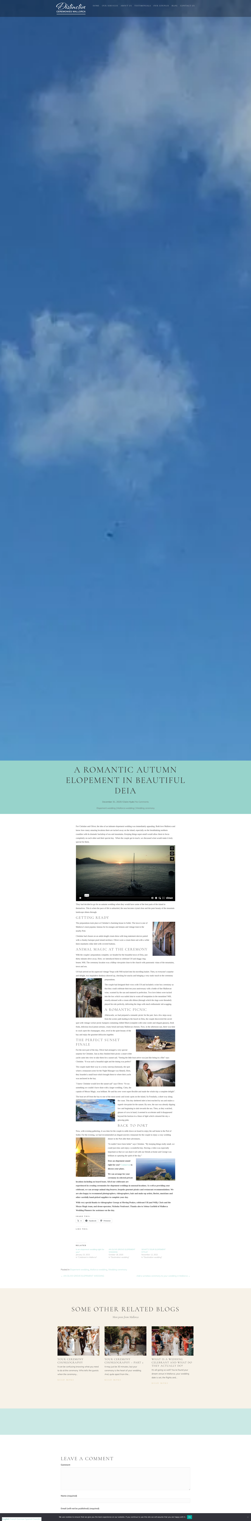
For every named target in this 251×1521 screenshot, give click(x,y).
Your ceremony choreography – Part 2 (124, 1361)
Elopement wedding (106, 808)
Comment (65, 1464)
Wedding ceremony (145, 808)
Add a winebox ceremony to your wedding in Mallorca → (163, 1275)
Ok (189, 1517)
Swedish (37, 1519)
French (13, 1519)
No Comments (142, 801)
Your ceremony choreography (71, 1361)
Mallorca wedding (125, 808)
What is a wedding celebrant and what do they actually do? (172, 1362)
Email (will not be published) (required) (80, 1508)
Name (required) (69, 1495)
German (21, 1519)
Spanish (29, 1519)
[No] (247, 1517)
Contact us (125, 1165)
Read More (66, 1380)
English (5, 1519)
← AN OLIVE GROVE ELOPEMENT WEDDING (82, 1275)
